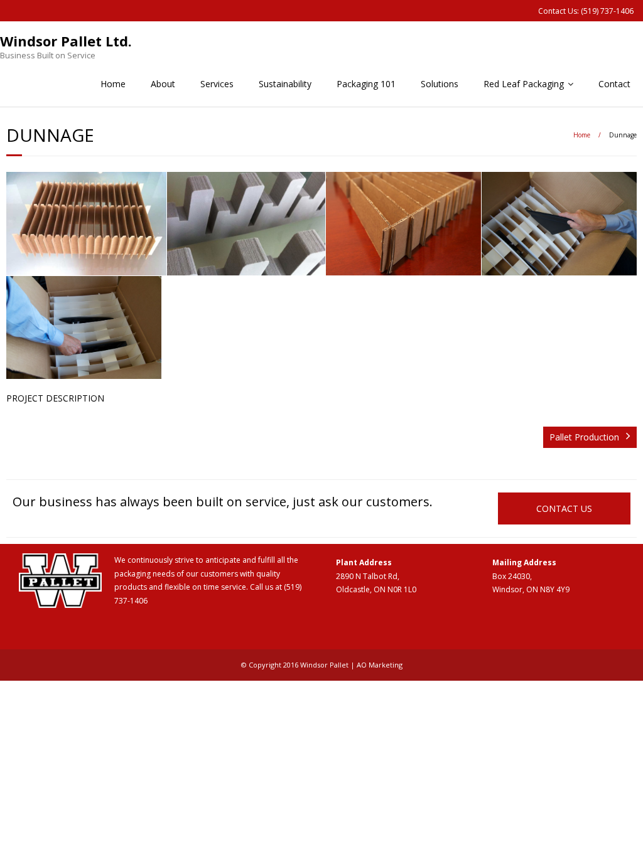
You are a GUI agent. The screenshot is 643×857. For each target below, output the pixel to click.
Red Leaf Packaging (524, 84)
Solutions (439, 84)
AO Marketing (380, 664)
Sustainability (285, 84)
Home (113, 84)
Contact (614, 84)
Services (217, 84)
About (163, 84)
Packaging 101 (366, 84)
